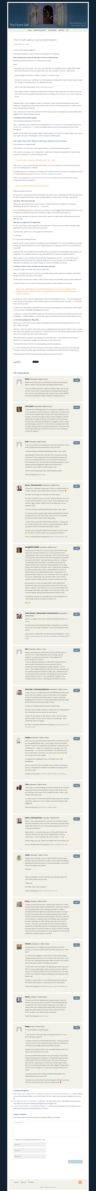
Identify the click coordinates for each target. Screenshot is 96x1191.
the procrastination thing (58, 125)
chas (26, 784)
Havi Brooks (18, 44)
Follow (18, 362)
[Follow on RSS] (80, 1182)
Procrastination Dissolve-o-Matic (39, 178)
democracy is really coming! (47, 807)
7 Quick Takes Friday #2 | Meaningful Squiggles (29, 1106)
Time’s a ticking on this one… (59, 537)
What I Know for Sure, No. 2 (48, 891)
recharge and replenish (54, 174)
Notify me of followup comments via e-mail (30, 1140)
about (16, 1182)
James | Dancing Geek (33, 485)
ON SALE (61, 30)
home (30, 30)
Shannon (28, 283)
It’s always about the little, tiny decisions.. (53, 774)
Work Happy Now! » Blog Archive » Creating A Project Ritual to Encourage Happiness (41, 1094)
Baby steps (41, 474)
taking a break (40, 174)
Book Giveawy (43, 1016)
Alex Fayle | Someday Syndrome (37, 689)
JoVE (26, 442)
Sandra (27, 737)
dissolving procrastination (66, 94)
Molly (27, 379)
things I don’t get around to (44, 87)
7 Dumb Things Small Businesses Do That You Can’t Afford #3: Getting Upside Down (47, 636)
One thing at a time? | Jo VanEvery (24, 1101)
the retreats (52, 30)
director (23, 1182)
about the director (40, 30)
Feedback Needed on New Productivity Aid (53, 986)
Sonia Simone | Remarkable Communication (41, 613)
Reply (76, 380)
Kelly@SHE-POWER (32, 547)
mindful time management (22, 127)
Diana (27, 997)
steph (27, 855)
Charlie (28, 944)
